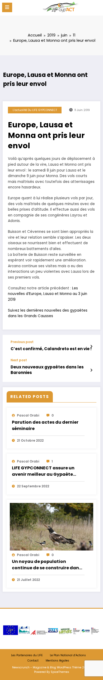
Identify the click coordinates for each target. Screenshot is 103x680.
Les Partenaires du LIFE (27, 655)
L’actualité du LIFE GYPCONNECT (35, 110)
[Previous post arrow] (91, 346)
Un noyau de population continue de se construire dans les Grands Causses (46, 565)
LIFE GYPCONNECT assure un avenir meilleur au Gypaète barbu (43, 471)
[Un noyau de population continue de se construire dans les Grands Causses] (51, 526)
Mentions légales (57, 661)
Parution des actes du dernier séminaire (45, 425)
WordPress (64, 667)
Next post (19, 360)
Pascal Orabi (28, 415)
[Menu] (7, 7)
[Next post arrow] (91, 370)
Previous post (22, 342)
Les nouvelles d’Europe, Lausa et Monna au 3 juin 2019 (47, 294)
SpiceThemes (60, 672)
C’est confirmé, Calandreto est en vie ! (51, 348)
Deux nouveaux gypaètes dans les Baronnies (47, 369)
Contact (33, 661)
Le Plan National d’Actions (68, 655)
